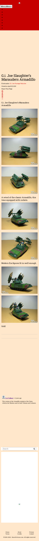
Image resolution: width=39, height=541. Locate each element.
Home (6, 9)
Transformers (10, 23)
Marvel (7, 15)
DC (5, 12)
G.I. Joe (7, 17)
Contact (31, 534)
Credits (19, 534)
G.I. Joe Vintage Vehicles (18, 83)
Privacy (31, 532)
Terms (7, 534)
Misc (6, 28)
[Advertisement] (19, 51)
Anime (7, 25)
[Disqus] (19, 366)
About (19, 532)
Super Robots (10, 20)
